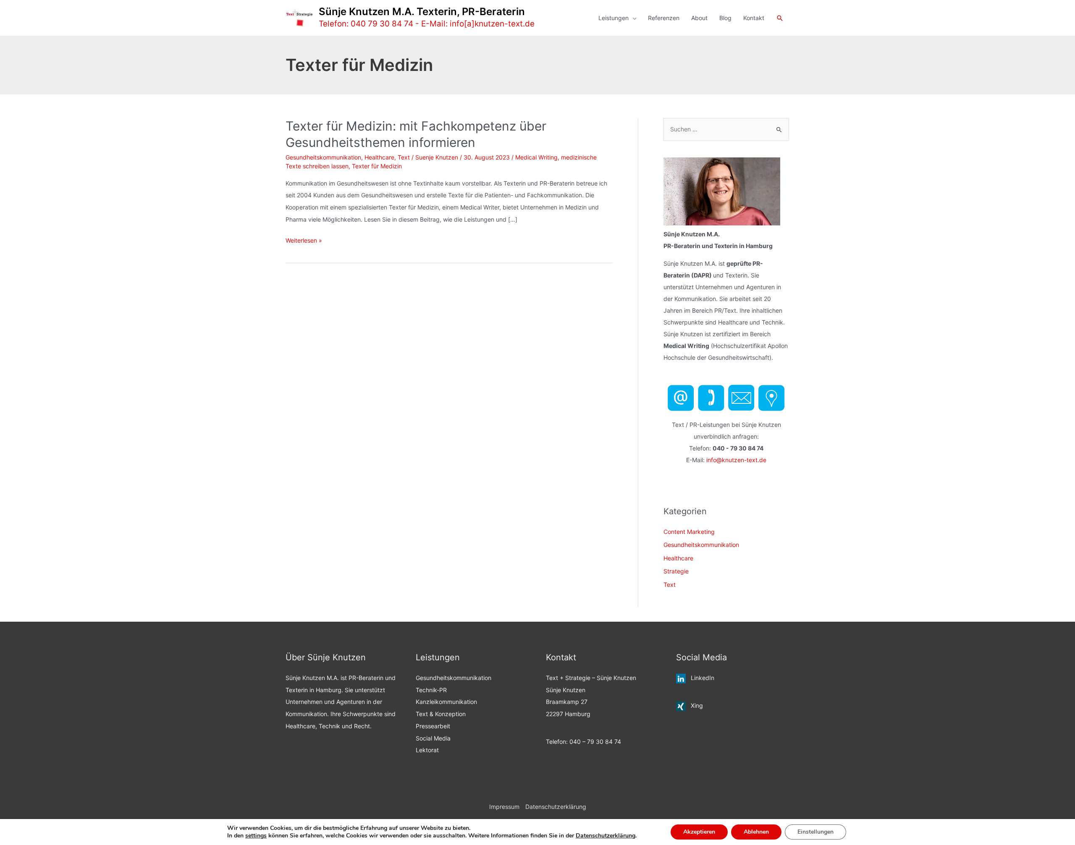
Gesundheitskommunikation (323, 157)
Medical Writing (536, 157)
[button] (780, 18)
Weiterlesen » (304, 241)
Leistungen (613, 17)
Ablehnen (756, 832)
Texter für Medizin (377, 166)
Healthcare (379, 157)
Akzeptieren (699, 832)
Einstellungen (815, 832)
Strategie (676, 571)
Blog (725, 17)
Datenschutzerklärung (555, 806)
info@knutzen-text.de (736, 459)
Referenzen (663, 17)
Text (404, 157)
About (699, 17)
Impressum (504, 806)
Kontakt (753, 17)
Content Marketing (689, 531)
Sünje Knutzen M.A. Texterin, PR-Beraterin (422, 11)
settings (256, 836)
